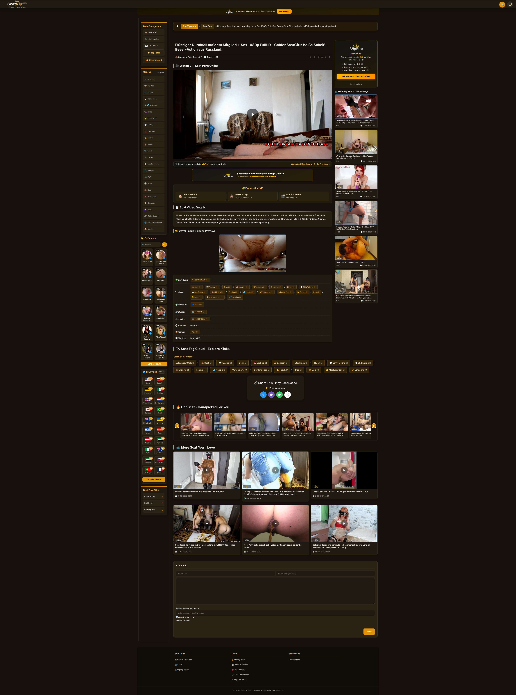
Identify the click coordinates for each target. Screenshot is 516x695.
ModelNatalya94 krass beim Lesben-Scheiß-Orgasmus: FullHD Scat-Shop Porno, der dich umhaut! (353, 297)
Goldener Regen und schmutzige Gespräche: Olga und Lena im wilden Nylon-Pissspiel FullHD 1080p (341, 546)
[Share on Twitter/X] (287, 394)
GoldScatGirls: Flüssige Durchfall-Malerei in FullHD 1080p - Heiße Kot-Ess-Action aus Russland (205, 546)
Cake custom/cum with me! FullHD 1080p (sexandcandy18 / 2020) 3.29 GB (331, 435)
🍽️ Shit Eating (197, 292)
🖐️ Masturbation (213, 297)
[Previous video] (177, 425)
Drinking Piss (283, 292)
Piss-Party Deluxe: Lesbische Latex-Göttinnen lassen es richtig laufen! (273, 546)
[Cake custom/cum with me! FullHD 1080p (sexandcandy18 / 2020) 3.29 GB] (332, 422)
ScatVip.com (189, 26)
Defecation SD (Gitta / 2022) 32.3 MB (350, 262)
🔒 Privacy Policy (238, 660)
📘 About (178, 665)
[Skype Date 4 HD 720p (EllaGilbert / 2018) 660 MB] (366, 422)
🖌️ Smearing (233, 297)
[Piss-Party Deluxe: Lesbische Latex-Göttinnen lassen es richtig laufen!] (275, 523)
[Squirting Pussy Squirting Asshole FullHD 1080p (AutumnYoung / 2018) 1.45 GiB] (196, 422)
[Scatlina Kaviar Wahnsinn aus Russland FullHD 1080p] (206, 470)
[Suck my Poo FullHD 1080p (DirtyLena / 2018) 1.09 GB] (230, 422)
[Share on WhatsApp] (279, 394)
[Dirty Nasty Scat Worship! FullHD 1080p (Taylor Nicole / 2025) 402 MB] (356, 177)
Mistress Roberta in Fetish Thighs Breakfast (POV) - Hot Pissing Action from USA (355, 228)
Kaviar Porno (149, 496)
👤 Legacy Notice (182, 670)
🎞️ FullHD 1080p (198, 319)
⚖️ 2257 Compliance (240, 674)
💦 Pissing (247, 292)
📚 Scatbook (197, 312)
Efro (315, 292)
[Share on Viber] (271, 394)
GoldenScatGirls (199, 280)
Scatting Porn (149, 510)
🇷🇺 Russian (210, 287)
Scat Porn (148, 503)
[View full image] (252, 253)
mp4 (194, 332)
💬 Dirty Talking (306, 287)
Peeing (232, 292)
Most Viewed (154, 60)
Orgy (226, 287)
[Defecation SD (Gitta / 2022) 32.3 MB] (356, 248)
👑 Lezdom (258, 287)
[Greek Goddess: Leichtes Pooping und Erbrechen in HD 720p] (344, 470)
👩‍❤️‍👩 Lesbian (240, 287)
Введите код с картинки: (187, 608)
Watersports (265, 292)
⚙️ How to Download (183, 660)
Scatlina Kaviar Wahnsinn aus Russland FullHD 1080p (199, 491)
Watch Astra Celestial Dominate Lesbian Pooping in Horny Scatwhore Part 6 (355, 157)
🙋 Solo (195, 297)
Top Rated (154, 53)
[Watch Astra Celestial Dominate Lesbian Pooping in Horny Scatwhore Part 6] (356, 142)
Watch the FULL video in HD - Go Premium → (310, 164)
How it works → (356, 84)
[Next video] (374, 425)
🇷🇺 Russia (196, 304)
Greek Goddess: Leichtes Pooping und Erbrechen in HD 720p (340, 491)
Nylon (289, 287)
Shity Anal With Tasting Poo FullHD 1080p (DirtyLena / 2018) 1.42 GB (262, 434)
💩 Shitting (216, 292)
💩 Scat (195, 287)
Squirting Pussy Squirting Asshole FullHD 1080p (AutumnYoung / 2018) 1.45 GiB (195, 435)
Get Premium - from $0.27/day (356, 76)
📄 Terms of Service (240, 665)
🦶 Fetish (301, 292)
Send (369, 631)
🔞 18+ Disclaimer (239, 670)
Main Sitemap (294, 660)
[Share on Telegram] (263, 394)
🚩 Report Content (239, 679)
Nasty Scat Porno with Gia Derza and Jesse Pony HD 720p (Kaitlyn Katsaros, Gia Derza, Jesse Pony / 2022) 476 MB (297, 436)
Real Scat (207, 26)
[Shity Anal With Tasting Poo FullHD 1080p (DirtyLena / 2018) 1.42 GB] (264, 422)
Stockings (275, 287)
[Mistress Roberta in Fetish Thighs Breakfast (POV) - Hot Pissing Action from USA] (356, 213)
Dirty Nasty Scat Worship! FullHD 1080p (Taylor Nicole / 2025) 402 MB (354, 192)
